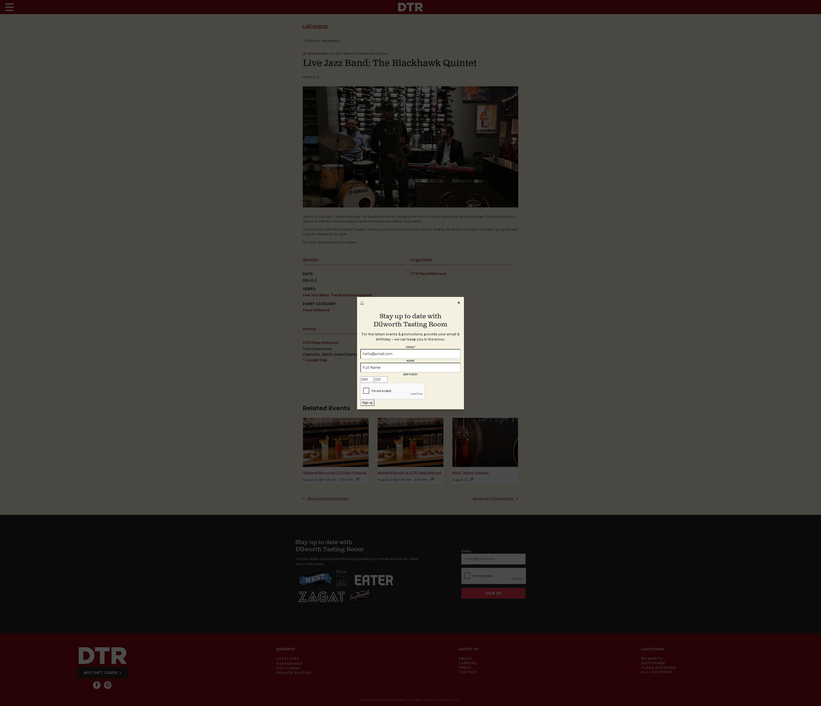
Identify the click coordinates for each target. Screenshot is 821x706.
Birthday (410, 374)
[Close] (458, 302)
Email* (410, 347)
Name (410, 360)
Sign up (367, 402)
